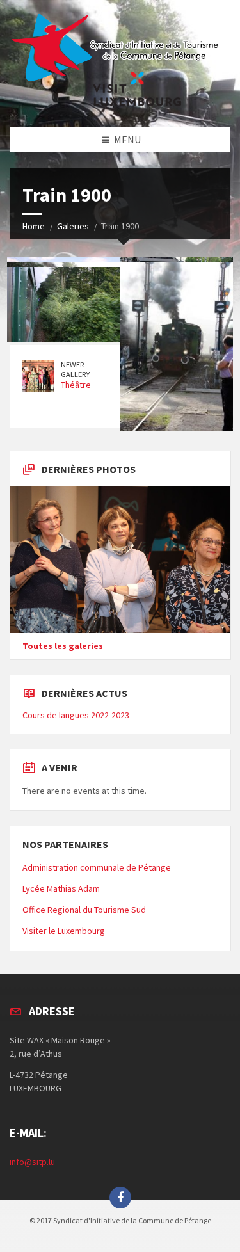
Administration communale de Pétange (96, 867)
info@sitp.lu (32, 1162)
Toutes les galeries (62, 646)
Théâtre (76, 384)
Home (33, 226)
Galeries (73, 226)
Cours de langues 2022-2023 (75, 715)
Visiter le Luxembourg (63, 930)
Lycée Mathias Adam (61, 888)
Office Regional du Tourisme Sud (84, 909)
